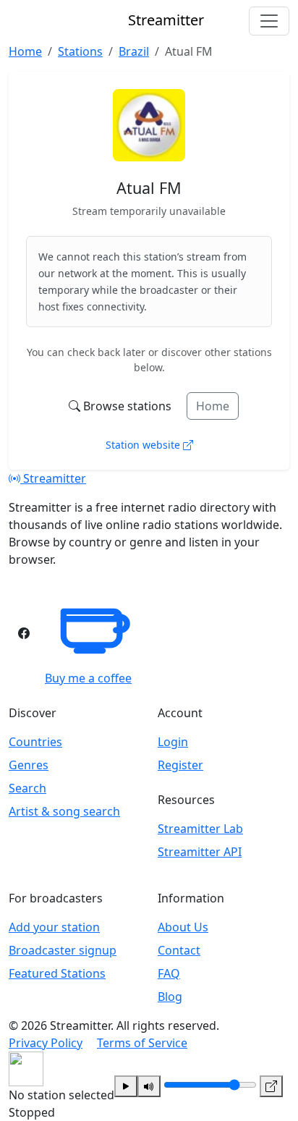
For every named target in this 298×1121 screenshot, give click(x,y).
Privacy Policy (45, 1043)
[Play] (125, 1086)
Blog (170, 996)
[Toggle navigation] (269, 21)
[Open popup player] (271, 1086)
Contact (179, 950)
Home (212, 406)
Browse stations (127, 406)
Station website (144, 445)
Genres (28, 765)
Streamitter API (200, 852)
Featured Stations (57, 973)
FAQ (169, 973)
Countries (35, 742)
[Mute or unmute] (149, 1086)
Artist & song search (64, 811)
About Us (183, 927)
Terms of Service (142, 1043)
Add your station (54, 927)
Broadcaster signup (62, 950)
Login (173, 742)
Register (180, 765)
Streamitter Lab (200, 829)
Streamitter (53, 478)
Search (27, 788)
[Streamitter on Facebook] (24, 633)
